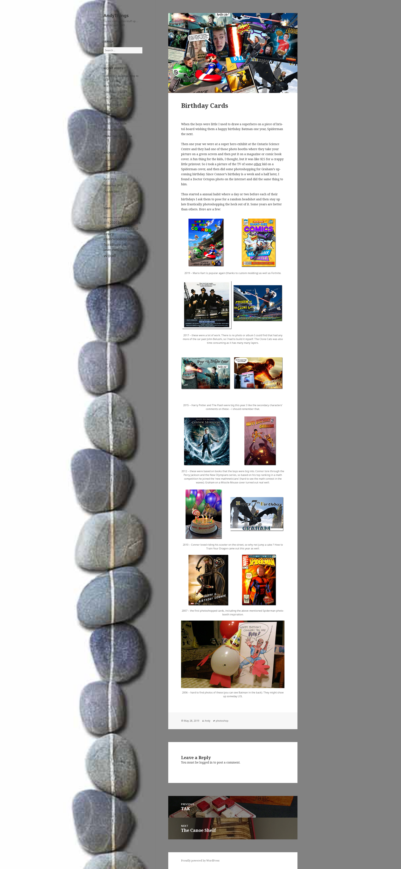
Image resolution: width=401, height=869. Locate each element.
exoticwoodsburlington (121, 239)
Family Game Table (115, 123)
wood (110, 255)
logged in (206, 762)
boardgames (129, 222)
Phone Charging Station (118, 136)
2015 (119, 217)
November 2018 (113, 185)
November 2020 (113, 166)
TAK (106, 111)
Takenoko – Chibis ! (115, 92)
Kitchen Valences (114, 130)
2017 (125, 217)
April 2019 (110, 179)
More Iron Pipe (113, 86)
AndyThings (116, 15)
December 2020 (113, 160)
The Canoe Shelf (113, 98)
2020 (113, 222)
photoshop (132, 250)
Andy (207, 720)
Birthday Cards (113, 104)
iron (124, 245)
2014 (115, 217)
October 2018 (112, 191)
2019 (106, 223)
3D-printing (108, 217)
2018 (132, 216)
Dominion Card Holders (118, 117)
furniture (112, 244)
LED (125, 250)
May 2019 (109, 172)
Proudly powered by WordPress (200, 860)
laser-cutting (113, 250)
